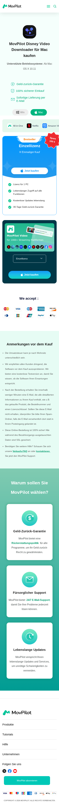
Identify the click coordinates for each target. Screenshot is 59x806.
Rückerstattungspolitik (25, 543)
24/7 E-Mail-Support (38, 600)
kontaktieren (43, 451)
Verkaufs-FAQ (20, 451)
